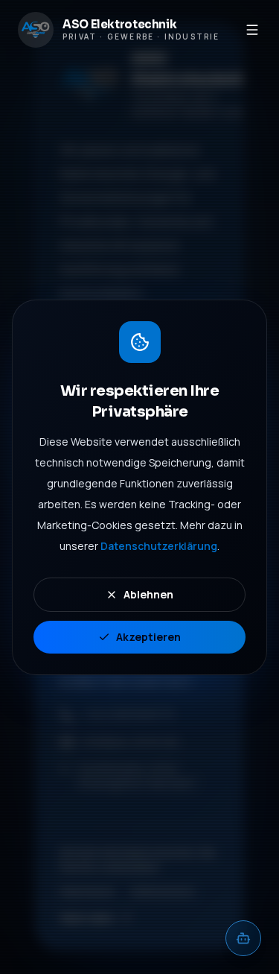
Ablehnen (148, 594)
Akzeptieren (148, 637)
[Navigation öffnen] (252, 30)
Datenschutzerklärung (158, 546)
